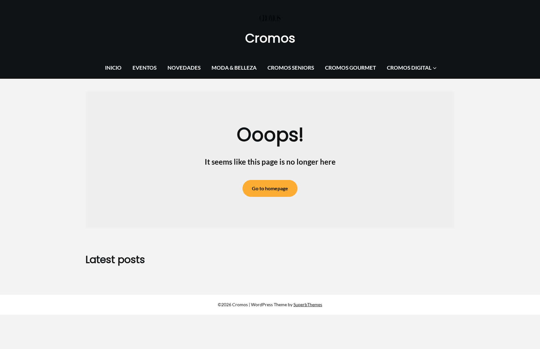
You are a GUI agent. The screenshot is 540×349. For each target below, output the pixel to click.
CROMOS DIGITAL (409, 67)
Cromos (270, 38)
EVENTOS (144, 67)
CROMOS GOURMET (350, 67)
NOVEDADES (184, 67)
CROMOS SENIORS (291, 67)
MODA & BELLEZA (234, 67)
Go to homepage (270, 188)
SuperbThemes (307, 304)
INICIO (113, 67)
